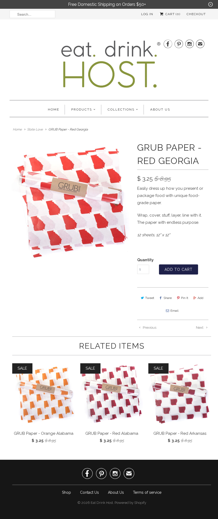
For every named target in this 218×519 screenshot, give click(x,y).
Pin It (184, 298)
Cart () (172, 14)
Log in (147, 14)
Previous (149, 328)
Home (53, 109)
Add (200, 298)
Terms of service (147, 492)
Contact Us (89, 492)
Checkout (196, 14)
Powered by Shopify (130, 503)
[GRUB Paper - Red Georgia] (71, 202)
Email (174, 311)
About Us (160, 109)
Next (200, 328)
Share (168, 298)
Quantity (145, 260)
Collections (121, 109)
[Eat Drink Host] (109, 66)
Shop (66, 492)
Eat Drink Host (102, 503)
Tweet (149, 298)
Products (81, 109)
